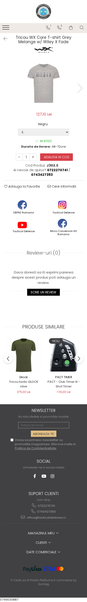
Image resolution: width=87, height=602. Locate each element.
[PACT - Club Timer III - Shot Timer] (63, 355)
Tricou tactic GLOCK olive (23, 384)
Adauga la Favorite (23, 186)
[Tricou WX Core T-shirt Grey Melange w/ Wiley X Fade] (43, 83)
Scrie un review (43, 292)
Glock (23, 377)
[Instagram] (52, 476)
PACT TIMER (63, 377)
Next (80, 88)
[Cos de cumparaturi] (71, 27)
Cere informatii (63, 186)
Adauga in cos (56, 157)
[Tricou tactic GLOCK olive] (23, 355)
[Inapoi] (3, 39)
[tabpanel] (43, 83)
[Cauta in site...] (82, 27)
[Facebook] (35, 476)
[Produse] (6, 28)
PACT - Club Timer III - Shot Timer (64, 384)
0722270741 (46, 506)
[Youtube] (43, 476)
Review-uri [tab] (43, 252)
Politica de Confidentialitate (35, 448)
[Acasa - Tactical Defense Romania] (43, 11)
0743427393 (46, 511)
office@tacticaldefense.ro (46, 517)
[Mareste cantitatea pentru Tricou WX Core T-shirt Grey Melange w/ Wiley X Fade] (33, 157)
